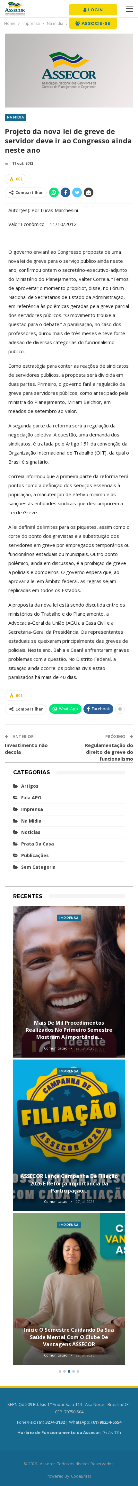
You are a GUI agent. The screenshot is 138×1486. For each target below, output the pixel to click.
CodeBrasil (81, 1476)
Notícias (30, 832)
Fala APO (31, 797)
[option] (69, 1136)
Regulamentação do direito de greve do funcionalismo (109, 752)
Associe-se (95, 23)
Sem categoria (38, 867)
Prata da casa (37, 844)
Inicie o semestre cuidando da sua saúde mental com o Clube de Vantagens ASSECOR (69, 1337)
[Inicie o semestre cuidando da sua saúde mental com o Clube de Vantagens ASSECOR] (69, 1289)
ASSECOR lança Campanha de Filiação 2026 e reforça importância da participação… (69, 1183)
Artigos (30, 786)
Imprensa (32, 809)
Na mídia (15, 117)
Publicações (35, 855)
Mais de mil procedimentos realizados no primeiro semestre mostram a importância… (69, 1030)
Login (94, 9)
